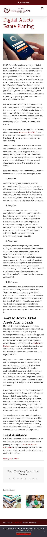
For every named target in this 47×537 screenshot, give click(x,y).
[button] (5, 501)
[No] (44, 531)
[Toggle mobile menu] (42, 8)
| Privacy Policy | (17, 522)
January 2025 (8, 459)
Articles (16, 459)
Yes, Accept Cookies (23, 533)
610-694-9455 (25, 2)
